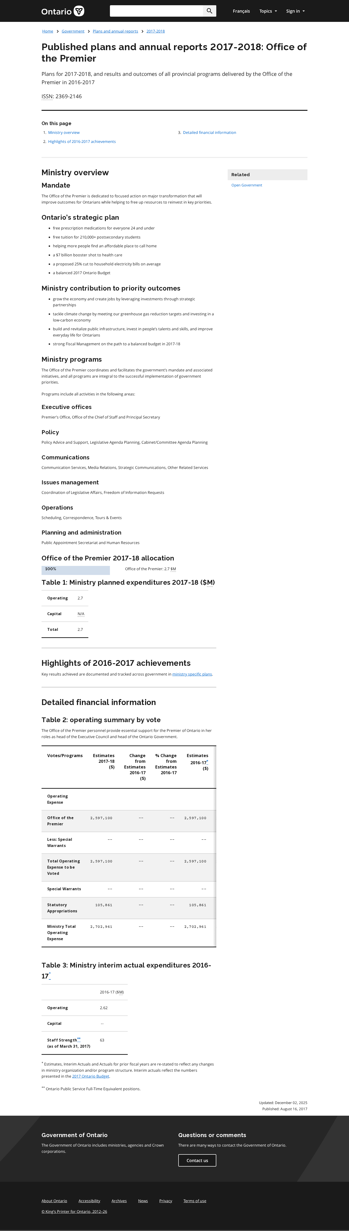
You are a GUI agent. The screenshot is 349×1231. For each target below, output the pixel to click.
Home (47, 31)
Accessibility (89, 1200)
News (143, 1200)
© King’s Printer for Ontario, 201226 (74, 1211)
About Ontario (54, 1200)
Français (241, 11)
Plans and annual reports (115, 31)
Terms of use (195, 1200)
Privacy (165, 1200)
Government (73, 31)
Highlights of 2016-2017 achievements (82, 141)
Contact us (197, 1160)
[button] (209, 11)
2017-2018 (155, 31)
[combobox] (163, 11)
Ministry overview (64, 132)
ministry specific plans (192, 674)
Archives (119, 1200)
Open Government (246, 185)
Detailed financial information (209, 132)
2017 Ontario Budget (90, 1076)
